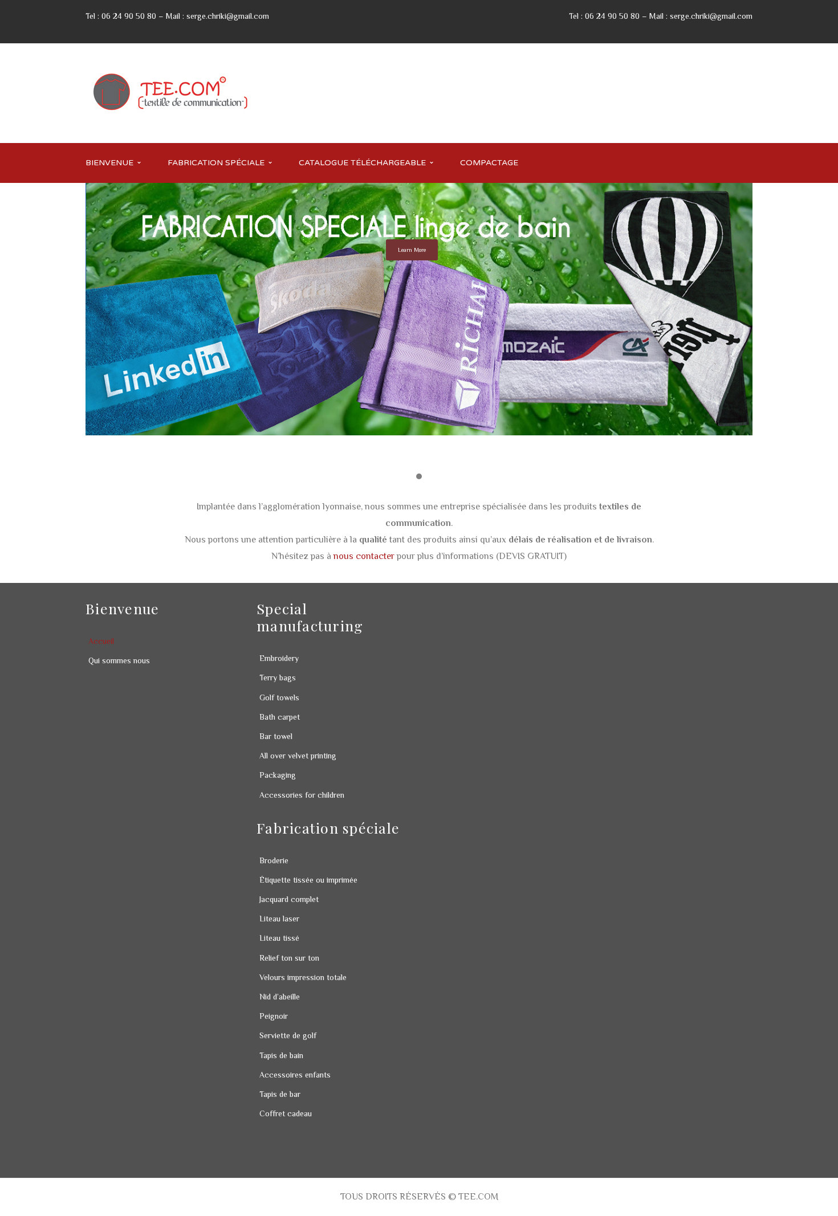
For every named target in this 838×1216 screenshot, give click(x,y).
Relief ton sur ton (289, 957)
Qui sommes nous (119, 660)
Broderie (273, 860)
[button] (419, 477)
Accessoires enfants (295, 1074)
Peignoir (273, 1016)
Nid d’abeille (279, 996)
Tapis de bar (279, 1094)
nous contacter (363, 556)
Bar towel (275, 736)
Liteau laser (279, 918)
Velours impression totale (303, 977)
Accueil (101, 641)
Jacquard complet (289, 899)
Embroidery (279, 658)
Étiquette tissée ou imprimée (308, 879)
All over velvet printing (297, 755)
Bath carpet (279, 716)
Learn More (412, 250)
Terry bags (277, 677)
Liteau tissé (279, 937)
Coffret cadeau (285, 1113)
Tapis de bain (281, 1055)
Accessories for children (301, 794)
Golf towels (279, 697)
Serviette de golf (287, 1035)
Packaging (277, 775)
